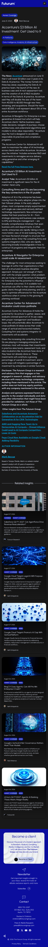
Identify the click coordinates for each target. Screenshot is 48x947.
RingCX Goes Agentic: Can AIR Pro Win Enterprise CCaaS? (20, 687)
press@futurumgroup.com (24, 925)
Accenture (17, 76)
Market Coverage (9, 15)
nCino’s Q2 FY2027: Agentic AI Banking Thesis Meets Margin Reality (21, 798)
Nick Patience (12, 761)
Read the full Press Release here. (17, 167)
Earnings (7, 518)
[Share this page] (4, 936)
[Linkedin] (18, 930)
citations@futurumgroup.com (24, 919)
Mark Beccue (24, 21)
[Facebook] (30, 930)
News (21, 572)
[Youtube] (26, 930)
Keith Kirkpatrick (12, 596)
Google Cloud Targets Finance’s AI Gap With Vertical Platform (23, 633)
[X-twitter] (22, 930)
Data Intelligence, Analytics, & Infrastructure (20, 42)
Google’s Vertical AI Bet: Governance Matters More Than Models (23, 744)
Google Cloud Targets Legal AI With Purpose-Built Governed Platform (23, 577)
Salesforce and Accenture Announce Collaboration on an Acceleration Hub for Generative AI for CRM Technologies (22, 416)
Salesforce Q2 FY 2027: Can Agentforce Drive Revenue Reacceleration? (24, 523)
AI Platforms (8, 37)
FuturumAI (10, 815)
